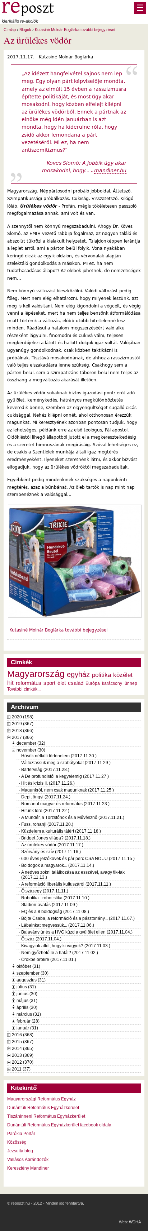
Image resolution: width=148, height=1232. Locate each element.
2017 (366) (22, 737)
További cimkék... (24, 689)
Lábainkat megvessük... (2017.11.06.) (57, 925)
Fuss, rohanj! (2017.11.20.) (47, 824)
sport (49, 683)
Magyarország (36, 674)
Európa (92, 683)
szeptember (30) (32, 973)
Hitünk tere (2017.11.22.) (45, 810)
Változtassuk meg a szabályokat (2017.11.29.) (66, 762)
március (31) (29, 1014)
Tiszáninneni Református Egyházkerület (46, 1116)
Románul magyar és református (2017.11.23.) (65, 803)
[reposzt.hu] (28, 15)
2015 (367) (22, 1041)
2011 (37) (21, 1069)
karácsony (112, 683)
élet (61, 683)
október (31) (28, 966)
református (28, 683)
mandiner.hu (110, 170)
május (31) (27, 1000)
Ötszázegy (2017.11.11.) (44, 891)
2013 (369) (22, 1055)
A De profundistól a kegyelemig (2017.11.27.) (65, 776)
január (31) (27, 1028)
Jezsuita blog (20, 1150)
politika (101, 674)
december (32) (31, 743)
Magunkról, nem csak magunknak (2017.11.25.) (67, 790)
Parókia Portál (21, 1133)
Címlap (10, 29)
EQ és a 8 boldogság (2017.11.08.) (55, 911)
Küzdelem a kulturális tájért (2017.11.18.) (61, 831)
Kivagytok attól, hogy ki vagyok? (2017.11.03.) (65, 945)
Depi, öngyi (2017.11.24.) (45, 796)
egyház (78, 674)
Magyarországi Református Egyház (41, 1099)
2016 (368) (22, 1034)
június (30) (27, 993)
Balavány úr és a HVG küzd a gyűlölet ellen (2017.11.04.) (77, 932)
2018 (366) (22, 730)
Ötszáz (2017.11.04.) (41, 938)
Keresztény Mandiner (28, 1168)
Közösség (17, 1142)
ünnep (131, 683)
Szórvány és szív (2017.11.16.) (51, 851)
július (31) (26, 986)
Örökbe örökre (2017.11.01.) (48, 959)
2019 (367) (22, 723)
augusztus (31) (31, 980)
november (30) (31, 750)
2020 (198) (22, 716)
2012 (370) (22, 1062)
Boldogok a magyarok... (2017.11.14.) (57, 865)
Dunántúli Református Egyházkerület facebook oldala (59, 1124)
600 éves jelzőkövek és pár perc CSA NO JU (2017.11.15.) (78, 858)
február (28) (28, 1021)
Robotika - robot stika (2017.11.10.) (55, 897)
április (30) (27, 1007)
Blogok (25, 29)
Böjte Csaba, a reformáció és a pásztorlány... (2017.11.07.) (78, 918)
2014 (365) (22, 1048)
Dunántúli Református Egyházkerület (43, 1107)
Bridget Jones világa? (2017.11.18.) (56, 838)
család (75, 683)
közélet (123, 674)
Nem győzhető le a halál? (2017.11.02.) (59, 952)
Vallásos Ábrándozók (27, 1159)
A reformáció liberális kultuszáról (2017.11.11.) (66, 884)
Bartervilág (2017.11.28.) (45, 769)
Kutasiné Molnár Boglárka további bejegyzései (75, 29)
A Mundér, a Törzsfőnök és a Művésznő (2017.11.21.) (72, 817)
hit (10, 682)
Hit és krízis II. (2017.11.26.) (48, 783)
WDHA (135, 1222)
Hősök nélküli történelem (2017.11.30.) (59, 755)
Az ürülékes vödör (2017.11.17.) (52, 844)
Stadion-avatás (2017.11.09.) (49, 904)
